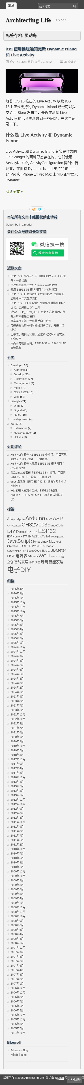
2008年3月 (17, 938)
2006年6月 (17, 1006)
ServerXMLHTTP (16, 550)
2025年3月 (17, 633)
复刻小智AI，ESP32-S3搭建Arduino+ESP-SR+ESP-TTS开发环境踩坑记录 (37, 495)
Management (22, 383)
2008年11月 (18, 911)
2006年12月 (18, 988)
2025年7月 (17, 616)
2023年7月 (17, 705)
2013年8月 (17, 781)
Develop (16, 365)
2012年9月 (17, 808)
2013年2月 (17, 790)
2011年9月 (17, 826)
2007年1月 (17, 983)
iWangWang (57, 536)
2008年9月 (17, 920)
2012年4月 (17, 817)
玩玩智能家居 (52, 562)
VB (30, 556)
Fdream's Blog (19, 1050)
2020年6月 (17, 737)
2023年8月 (17, 701)
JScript (35, 541)
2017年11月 (18, 759)
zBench (59, 1077)
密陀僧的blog (19, 1055)
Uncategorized (19, 419)
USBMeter (56, 550)
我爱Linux (17, 472)
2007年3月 (17, 974)
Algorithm (20, 370)
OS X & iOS (21, 392)
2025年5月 (17, 624)
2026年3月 (17, 593)
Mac (52, 541)
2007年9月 (17, 952)
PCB (35, 546)
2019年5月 (17, 750)
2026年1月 (17, 598)
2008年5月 (17, 929)
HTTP (24, 536)
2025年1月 (17, 642)
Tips (44, 550)
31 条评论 (70, 61)
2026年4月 (17, 589)
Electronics (20, 379)
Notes (17, 414)
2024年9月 (17, 656)
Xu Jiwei (22, 61)
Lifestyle (16, 401)
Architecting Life (28, 19)
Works (14, 423)
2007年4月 (17, 970)
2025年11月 (18, 607)
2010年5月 (17, 858)
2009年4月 (17, 898)
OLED (26, 546)
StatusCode (34, 550)
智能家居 (21, 562)
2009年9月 (17, 880)
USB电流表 (17, 556)
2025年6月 (17, 620)
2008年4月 (17, 934)
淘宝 (37, 562)
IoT (48, 536)
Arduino (35, 518)
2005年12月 (18, 1015)
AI (9, 519)
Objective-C (14, 546)
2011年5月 (17, 840)
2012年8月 (17, 813)
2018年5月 (17, 755)
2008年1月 (17, 943)
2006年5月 (17, 1010)
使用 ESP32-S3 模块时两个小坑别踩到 (34, 289)
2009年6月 (17, 889)
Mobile (18, 387)
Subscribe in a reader (19, 224)
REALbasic (46, 546)
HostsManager (23, 432)
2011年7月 (17, 835)
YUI (58, 556)
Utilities (18, 437)
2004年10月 (18, 1033)
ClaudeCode (56, 525)
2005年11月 (18, 1019)
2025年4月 (17, 629)
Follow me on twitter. (40, 209)
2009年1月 (17, 903)
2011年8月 (17, 831)
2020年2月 (17, 741)
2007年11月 (18, 947)
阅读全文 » (14, 192)
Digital (18, 410)
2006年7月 (17, 1001)
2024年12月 (18, 647)
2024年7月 (17, 665)
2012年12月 (18, 799)
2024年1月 (17, 692)
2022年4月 (17, 723)
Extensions (20, 428)
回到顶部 (75, 1079)
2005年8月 (17, 1024)
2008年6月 (17, 925)
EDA (34, 532)
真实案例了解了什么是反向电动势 (31, 321)
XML (52, 556)
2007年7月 (17, 961)
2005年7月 (17, 1028)
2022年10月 (18, 719)
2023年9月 (17, 696)
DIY (11, 531)
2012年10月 (18, 804)
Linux (44, 541)
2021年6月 (17, 732)
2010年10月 (18, 849)
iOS (42, 536)
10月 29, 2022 (43, 61)
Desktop (19, 374)
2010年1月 (17, 867)
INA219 (33, 536)
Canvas (16, 525)
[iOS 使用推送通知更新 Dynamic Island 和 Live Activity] (42, 96)
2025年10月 (18, 611)
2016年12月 (18, 777)
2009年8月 (17, 885)
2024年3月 (17, 683)
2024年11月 (18, 651)
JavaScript (18, 541)
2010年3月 (17, 862)
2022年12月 (18, 714)
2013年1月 (17, 795)
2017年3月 (17, 772)
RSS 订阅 (34, 209)
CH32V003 (34, 525)
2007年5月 (17, 965)
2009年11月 (18, 871)
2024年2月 (17, 687)
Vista (35, 556)
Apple (21, 519)
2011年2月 (17, 844)
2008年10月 (18, 916)
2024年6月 (17, 669)
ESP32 (47, 531)
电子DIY (19, 569)
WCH (44, 556)
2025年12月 (18, 602)
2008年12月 (18, 907)
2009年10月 (18, 876)
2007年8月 (17, 956)
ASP (58, 518)
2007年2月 (17, 979)
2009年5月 (17, 894)
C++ (9, 525)
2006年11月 (18, 992)
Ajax (14, 519)
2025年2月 (17, 638)
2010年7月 (17, 853)
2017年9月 (17, 763)
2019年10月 (18, 746)
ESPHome (13, 536)
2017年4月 (17, 768)
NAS (58, 541)
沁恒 (31, 562)
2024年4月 (17, 678)
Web (16, 396)
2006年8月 (17, 997)
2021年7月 (17, 728)
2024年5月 (17, 674)
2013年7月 (17, 786)
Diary (17, 405)
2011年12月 (18, 822)
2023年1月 (17, 710)
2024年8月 (17, 660)
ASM (49, 519)
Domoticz (23, 532)
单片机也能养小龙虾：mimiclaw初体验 (34, 285)
